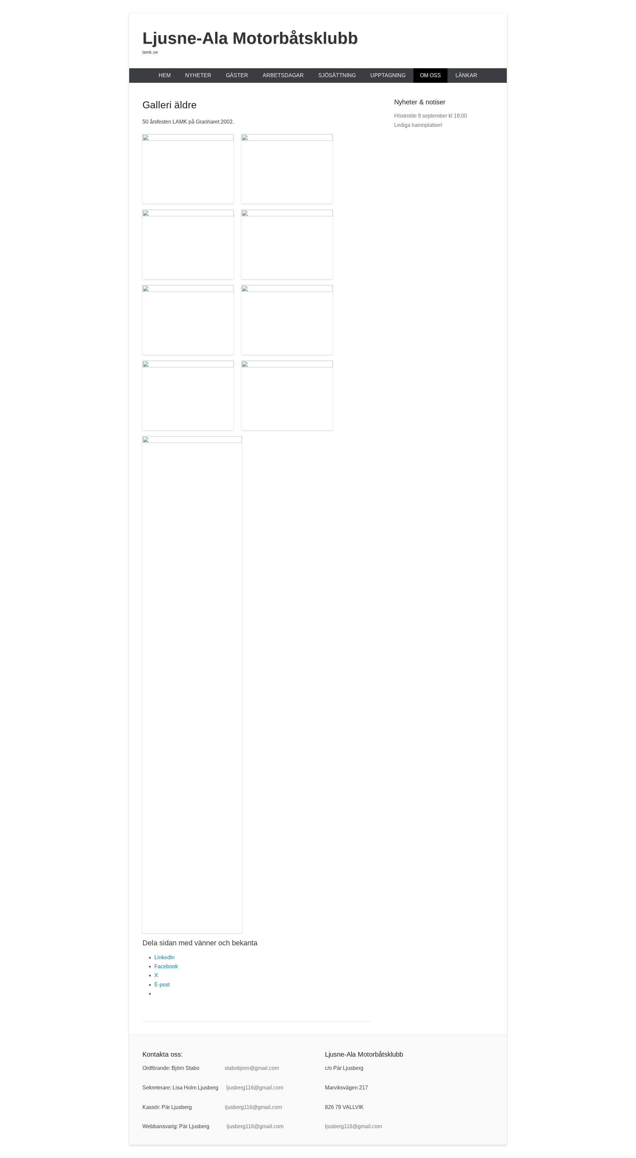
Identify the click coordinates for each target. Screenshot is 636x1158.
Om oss (430, 75)
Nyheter (198, 75)
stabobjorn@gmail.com (252, 1068)
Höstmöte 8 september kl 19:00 (430, 116)
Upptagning (387, 75)
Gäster (237, 75)
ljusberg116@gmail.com (254, 1087)
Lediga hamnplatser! (418, 125)
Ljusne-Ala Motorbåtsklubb (250, 38)
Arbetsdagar (283, 75)
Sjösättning (337, 75)
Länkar (466, 75)
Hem (165, 75)
